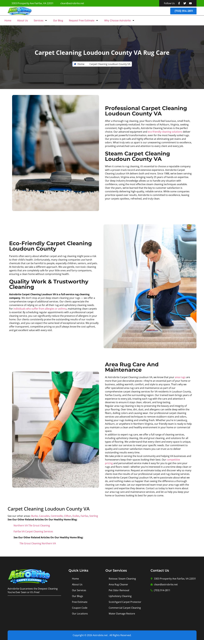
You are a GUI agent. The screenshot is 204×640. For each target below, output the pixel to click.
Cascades (44, 516)
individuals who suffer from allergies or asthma (40, 308)
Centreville (57, 516)
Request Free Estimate (81, 20)
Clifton (67, 516)
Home (7, 20)
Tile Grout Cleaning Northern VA (38, 543)
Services (38, 20)
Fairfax (84, 516)
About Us (22, 20)
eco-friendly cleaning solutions (165, 131)
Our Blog (58, 20)
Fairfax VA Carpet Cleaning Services (33, 531)
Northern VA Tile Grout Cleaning (32, 525)
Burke (34, 516)
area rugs (180, 377)
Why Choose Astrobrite (117, 20)
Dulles (75, 516)
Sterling (93, 516)
